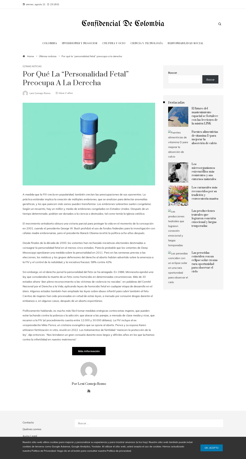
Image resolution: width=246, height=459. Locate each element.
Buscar (172, 72)
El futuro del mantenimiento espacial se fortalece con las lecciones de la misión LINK (205, 116)
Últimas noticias (32, 66)
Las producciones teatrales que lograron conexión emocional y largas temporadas (204, 218)
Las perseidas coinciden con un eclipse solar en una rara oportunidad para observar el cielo (204, 262)
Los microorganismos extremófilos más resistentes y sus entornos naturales (204, 171)
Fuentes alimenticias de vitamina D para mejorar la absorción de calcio (205, 137)
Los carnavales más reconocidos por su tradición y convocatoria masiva (205, 193)
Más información (89, 351)
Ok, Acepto (212, 447)
